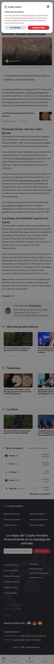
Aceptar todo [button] (38, 28)
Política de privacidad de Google (22, 18)
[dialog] (27, 17)
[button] (15, 28)
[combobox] (48, 6)
